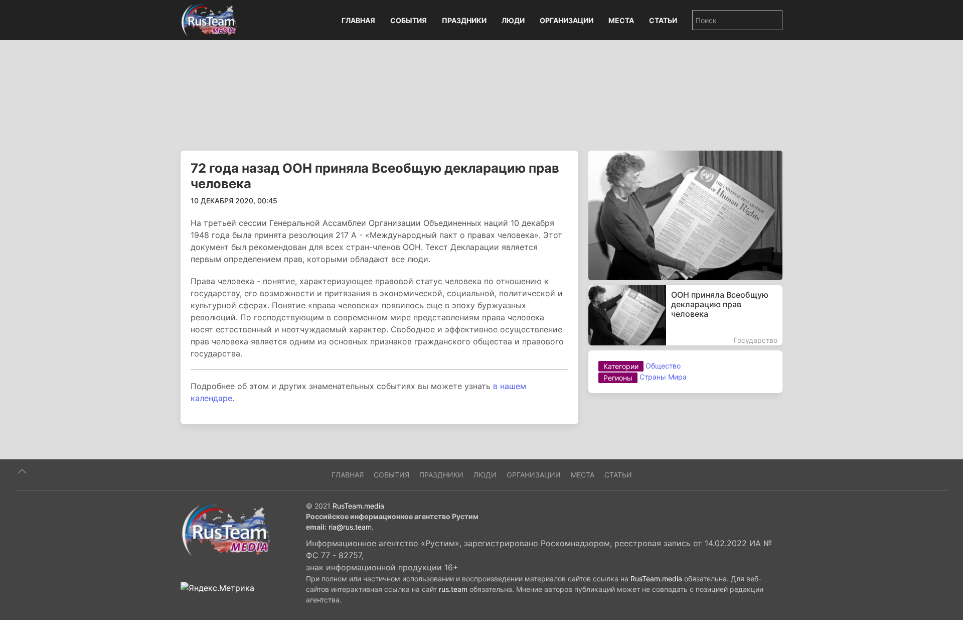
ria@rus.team (350, 527)
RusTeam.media (358, 506)
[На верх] (22, 471)
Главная (358, 20)
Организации (566, 20)
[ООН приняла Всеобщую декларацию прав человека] (685, 315)
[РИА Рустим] (226, 530)
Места (621, 20)
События (408, 20)
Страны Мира (663, 377)
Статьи (663, 20)
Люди (513, 20)
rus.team (453, 589)
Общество (663, 365)
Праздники (464, 20)
